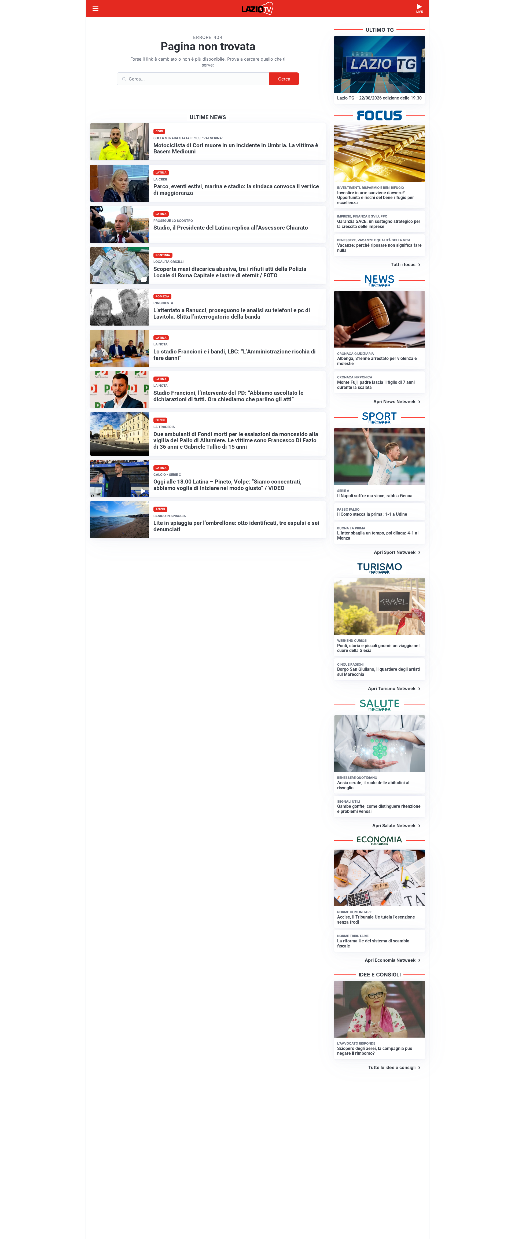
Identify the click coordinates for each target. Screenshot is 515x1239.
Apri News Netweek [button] (394, 401)
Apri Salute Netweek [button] (393, 825)
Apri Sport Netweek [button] (394, 552)
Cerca (284, 79)
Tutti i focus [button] (403, 264)
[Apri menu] (95, 8)
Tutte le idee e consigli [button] (391, 1067)
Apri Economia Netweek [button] (390, 960)
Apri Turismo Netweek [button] (391, 688)
